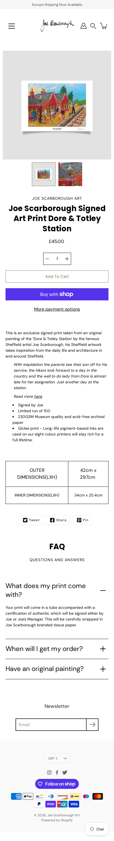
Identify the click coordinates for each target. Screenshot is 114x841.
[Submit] (92, 724)
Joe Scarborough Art (63, 815)
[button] (93, 26)
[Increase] (67, 259)
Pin (86, 520)
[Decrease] (47, 259)
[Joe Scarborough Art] (57, 26)
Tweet (34, 520)
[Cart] (104, 25)
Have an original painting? (45, 668)
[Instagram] (49, 772)
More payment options (57, 309)
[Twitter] (64, 772)
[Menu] (12, 26)
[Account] (83, 25)
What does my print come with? (46, 590)
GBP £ (53, 758)
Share (61, 520)
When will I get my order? (44, 648)
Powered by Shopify (57, 820)
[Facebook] (57, 772)
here (38, 396)
